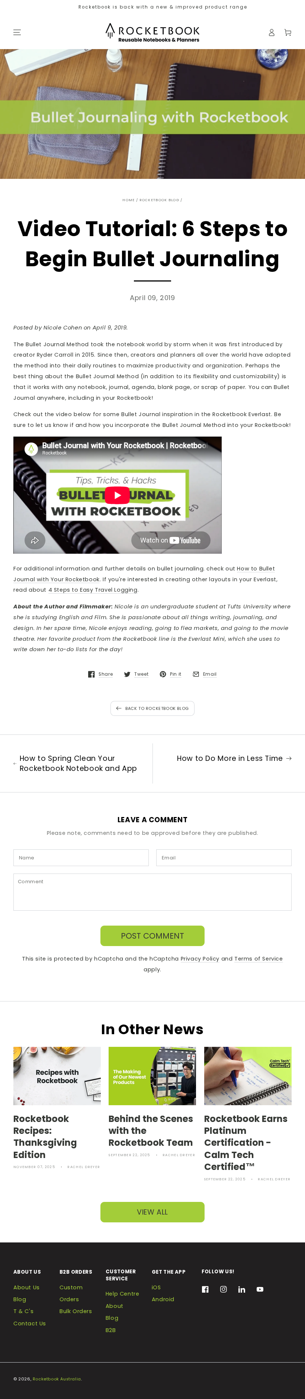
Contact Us (29, 1323)
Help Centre (122, 1293)
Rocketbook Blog (159, 199)
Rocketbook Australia (57, 1379)
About (114, 1306)
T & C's (23, 1311)
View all (152, 1212)
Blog (19, 1299)
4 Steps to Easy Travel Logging (93, 590)
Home (128, 199)
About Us (26, 1287)
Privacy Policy (200, 958)
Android (163, 1299)
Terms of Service (258, 958)
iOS (156, 1287)
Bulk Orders (76, 1311)
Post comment (152, 935)
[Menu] (17, 32)
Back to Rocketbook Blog (157, 708)
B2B (111, 1330)
